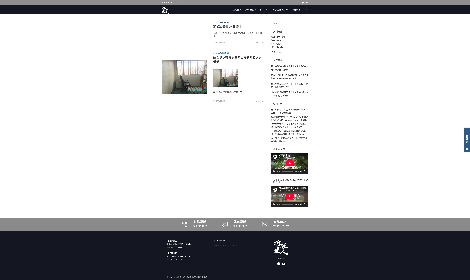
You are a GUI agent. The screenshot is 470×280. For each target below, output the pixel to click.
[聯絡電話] (184, 224)
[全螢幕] (305, 171)
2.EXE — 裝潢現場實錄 (221, 22)
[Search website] (307, 9)
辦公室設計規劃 (278, 37)
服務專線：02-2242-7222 (173, 3)
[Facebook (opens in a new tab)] (303, 2)
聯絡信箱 (280, 222)
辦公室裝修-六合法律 (227, 26)
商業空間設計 (277, 44)
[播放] (274, 171)
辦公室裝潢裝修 (278, 47)
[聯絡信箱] (264, 224)
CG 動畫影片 (276, 52)
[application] (289, 163)
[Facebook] (278, 263)
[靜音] (301, 171)
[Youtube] (283, 263)
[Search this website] (289, 23)
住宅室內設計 (277, 40)
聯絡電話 (200, 222)
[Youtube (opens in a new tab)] (306, 2)
